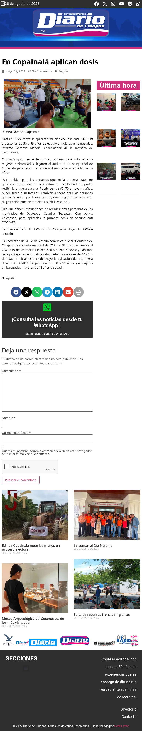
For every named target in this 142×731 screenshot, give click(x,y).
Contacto (128, 716)
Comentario (11, 370)
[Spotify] (130, 4)
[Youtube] (121, 4)
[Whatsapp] (138, 4)
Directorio (128, 709)
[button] (71, 44)
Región (63, 71)
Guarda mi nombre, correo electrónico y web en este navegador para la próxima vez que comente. (47, 452)
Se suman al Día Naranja (93, 545)
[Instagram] (113, 4)
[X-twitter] (105, 4)
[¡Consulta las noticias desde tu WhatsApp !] (47, 307)
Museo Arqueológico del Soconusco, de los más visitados (33, 620)
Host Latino (121, 726)
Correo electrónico (16, 432)
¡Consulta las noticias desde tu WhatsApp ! (47, 322)
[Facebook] (96, 4)
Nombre (9, 417)
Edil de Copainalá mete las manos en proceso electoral (31, 547)
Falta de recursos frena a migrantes (102, 614)
